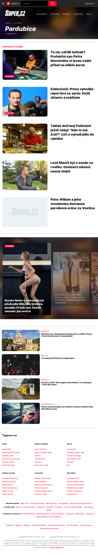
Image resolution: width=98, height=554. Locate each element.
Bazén (18, 507)
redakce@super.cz (57, 547)
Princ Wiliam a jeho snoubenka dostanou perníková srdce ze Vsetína (73, 203)
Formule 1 (70, 462)
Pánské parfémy (55, 517)
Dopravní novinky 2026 (75, 485)
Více (88, 14)
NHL (68, 465)
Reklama (18, 525)
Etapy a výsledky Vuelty (43, 452)
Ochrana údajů (72, 525)
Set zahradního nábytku (73, 507)
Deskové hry (80, 514)
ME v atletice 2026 (74, 459)
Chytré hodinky (41, 517)
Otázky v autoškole (74, 491)
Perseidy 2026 (51, 503)
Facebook (9, 525)
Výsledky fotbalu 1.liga (75, 452)
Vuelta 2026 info (40, 449)
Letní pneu (69, 514)
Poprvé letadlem (40, 481)
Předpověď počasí (37, 503)
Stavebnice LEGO (43, 514)
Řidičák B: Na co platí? (75, 488)
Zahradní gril (88, 507)
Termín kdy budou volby (11, 459)
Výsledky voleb (8, 456)
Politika (55, 14)
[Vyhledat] (52, 3)
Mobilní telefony (29, 514)
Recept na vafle (8, 491)
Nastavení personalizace (49, 528)
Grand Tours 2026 (41, 465)
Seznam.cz (89, 4)
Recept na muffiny (9, 481)
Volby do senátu (8, 462)
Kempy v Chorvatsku (42, 478)
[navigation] (3, 4)
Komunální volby (8, 465)
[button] (25, 65)
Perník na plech (7, 494)
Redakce (27, 525)
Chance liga (71, 449)
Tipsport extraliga (74, 456)
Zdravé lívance (7, 485)
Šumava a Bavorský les (43, 485)
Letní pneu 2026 (73, 478)
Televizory (90, 514)
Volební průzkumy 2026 (11, 452)
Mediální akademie (39, 525)
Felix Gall (37, 462)
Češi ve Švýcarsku (41, 488)
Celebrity (41, 14)
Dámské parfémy (57, 514)
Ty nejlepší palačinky (10, 478)
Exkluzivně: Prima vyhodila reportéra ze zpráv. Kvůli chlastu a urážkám (72, 93)
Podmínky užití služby (56, 525)
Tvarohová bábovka (9, 488)
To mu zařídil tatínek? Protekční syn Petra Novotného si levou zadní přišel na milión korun (71, 58)
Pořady (67, 14)
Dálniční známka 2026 (75, 481)
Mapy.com (25, 503)
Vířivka (48, 510)
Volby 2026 (6, 449)
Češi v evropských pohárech (80, 503)
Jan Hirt (37, 456)
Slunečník (50, 507)
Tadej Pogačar (39, 459)
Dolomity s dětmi (40, 494)
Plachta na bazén (28, 507)
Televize (78, 14)
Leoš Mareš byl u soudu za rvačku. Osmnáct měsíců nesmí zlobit (72, 167)
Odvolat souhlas (86, 525)
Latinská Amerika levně (43, 491)
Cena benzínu (63, 503)
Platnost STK (72, 494)
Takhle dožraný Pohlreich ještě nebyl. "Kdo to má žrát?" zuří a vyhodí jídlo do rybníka (72, 132)
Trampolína (40, 507)
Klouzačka (59, 507)
